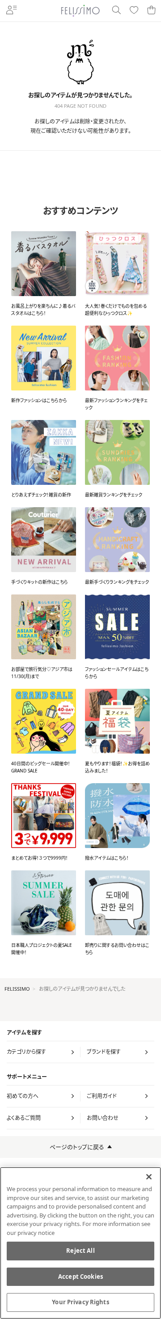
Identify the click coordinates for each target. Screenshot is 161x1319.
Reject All (80, 1251)
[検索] (116, 10)
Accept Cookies (80, 1276)
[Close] (149, 1177)
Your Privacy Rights (80, 1302)
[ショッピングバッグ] (151, 10)
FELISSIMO (17, 988)
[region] (80, 1243)
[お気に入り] (134, 10)
